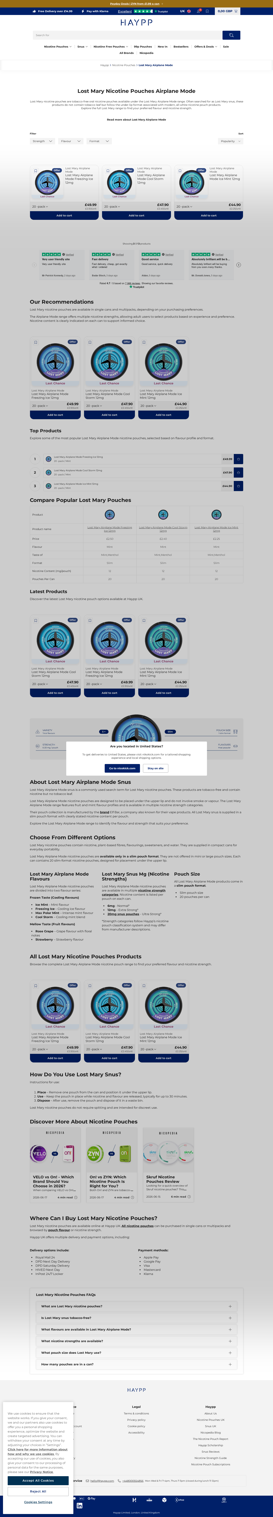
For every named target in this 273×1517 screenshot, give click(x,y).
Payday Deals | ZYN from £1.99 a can (134, 3)
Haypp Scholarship (210, 1445)
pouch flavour (59, 1230)
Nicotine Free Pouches (109, 46)
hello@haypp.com (102, 1481)
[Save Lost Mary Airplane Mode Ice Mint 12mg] (180, 171)
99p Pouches (143, 46)
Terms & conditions (136, 1413)
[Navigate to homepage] (136, 1388)
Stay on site (156, 768)
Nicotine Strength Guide (211, 1458)
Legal (136, 1407)
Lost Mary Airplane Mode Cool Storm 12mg (163, 529)
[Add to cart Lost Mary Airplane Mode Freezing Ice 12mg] (238, 459)
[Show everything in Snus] (87, 46)
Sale (226, 46)
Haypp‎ (104, 65)
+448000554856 (133, 1481)
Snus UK (210, 1426)
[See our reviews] (142, 11)
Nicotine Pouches (56, 46)
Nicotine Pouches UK (211, 1420)
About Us (211, 1413)
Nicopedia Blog (211, 1432)
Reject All (38, 1491)
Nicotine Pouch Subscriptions (210, 1464)
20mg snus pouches (123, 914)
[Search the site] (231, 35)
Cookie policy (136, 1426)
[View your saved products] (207, 11)
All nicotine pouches (138, 1226)
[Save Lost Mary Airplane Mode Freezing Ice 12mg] (36, 171)
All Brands (127, 53)
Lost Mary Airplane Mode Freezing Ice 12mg (109, 529)
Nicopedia (146, 53)
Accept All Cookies (38, 1480)
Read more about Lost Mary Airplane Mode (136, 119)
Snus (80, 46)
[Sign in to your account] (198, 11)
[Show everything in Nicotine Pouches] (70, 46)
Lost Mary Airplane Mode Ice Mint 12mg (216, 529)
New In (163, 46)
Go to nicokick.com (122, 768)
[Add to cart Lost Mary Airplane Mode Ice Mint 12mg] (238, 486)
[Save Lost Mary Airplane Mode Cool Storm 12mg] (108, 171)
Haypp (210, 1407)
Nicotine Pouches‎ (123, 65)
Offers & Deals (204, 46)
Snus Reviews (211, 1451)
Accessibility (136, 1432)
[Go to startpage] (136, 22)
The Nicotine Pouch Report (210, 1439)
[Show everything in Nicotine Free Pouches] (127, 46)
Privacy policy (136, 1420)
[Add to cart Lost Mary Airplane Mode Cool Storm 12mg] (238, 472)
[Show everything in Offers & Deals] (216, 46)
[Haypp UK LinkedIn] (79, 1505)
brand (104, 812)
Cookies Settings (38, 1502)
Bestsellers (181, 46)
